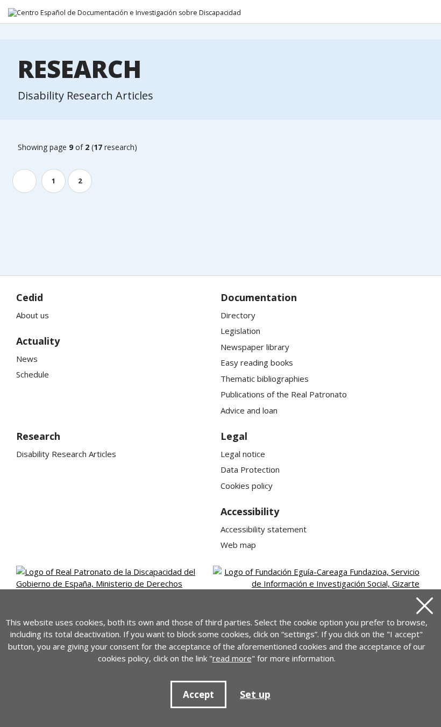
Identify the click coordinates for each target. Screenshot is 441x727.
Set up (255, 694)
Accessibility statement (263, 529)
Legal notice (242, 453)
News (27, 358)
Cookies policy (246, 485)
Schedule (32, 374)
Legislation (240, 330)
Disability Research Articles (66, 453)
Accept (198, 694)
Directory (237, 315)
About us (32, 315)
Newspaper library (254, 346)
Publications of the (283, 394)
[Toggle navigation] (425, 13)
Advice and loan (249, 410)
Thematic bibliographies (264, 378)
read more (232, 658)
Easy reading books (256, 362)
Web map (238, 544)
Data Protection (250, 469)
